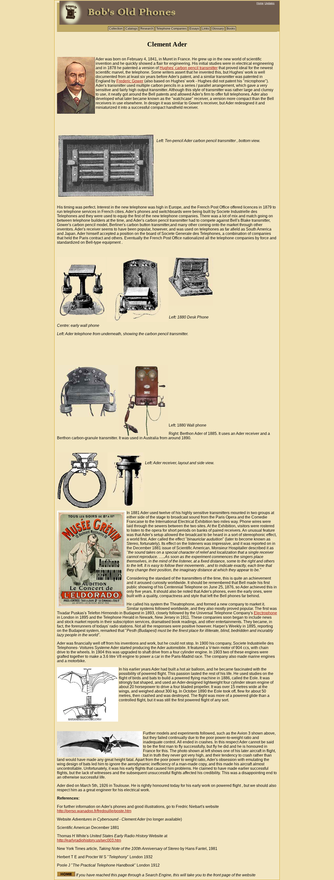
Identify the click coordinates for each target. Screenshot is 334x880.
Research (146, 28)
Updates (270, 3)
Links (205, 28)
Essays (194, 28)
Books (231, 28)
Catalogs (131, 28)
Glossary (218, 28)
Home (260, 3)
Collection (115, 28)
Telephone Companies (171, 28)
